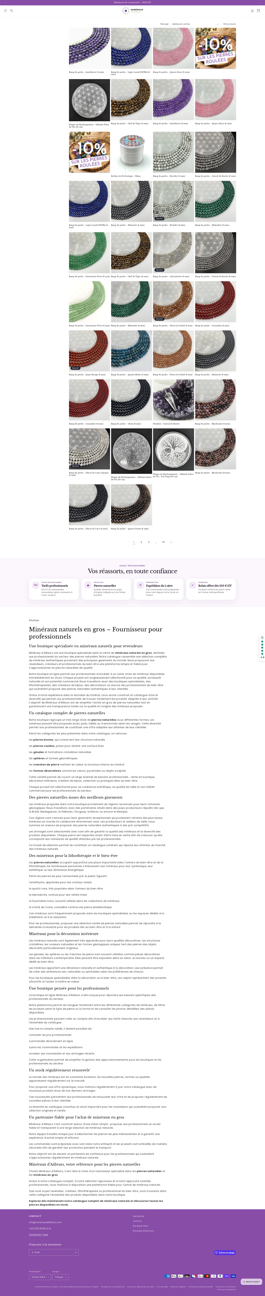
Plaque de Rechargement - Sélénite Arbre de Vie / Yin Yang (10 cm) (173, 475)
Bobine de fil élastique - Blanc (126, 176)
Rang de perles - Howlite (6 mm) (169, 225)
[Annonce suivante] (260, 2)
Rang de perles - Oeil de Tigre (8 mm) (130, 123)
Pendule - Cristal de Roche (166, 424)
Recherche (138, 1216)
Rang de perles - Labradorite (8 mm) (171, 276)
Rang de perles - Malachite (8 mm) (212, 225)
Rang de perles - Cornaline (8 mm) (212, 326)
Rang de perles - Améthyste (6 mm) (170, 123)
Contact (137, 1221)
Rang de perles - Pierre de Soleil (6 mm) (173, 375)
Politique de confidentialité (113, 1287)
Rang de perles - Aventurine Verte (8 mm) (89, 276)
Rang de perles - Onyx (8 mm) (126, 424)
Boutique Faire (140, 1226)
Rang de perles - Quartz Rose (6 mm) (213, 123)
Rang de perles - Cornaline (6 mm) (86, 424)
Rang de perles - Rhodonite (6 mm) (212, 473)
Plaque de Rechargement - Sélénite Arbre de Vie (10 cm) (131, 478)
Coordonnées (162, 1287)
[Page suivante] (171, 542)
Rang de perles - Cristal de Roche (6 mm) (215, 276)
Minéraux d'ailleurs (50, 1287)
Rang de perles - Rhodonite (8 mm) (212, 424)
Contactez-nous (38, 1234)
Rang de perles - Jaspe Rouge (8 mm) (87, 375)
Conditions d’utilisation (226, 1287)
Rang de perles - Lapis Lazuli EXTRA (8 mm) (130, 73)
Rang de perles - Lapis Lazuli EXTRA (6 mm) (88, 226)
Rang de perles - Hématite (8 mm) (128, 225)
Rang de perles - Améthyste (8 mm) (86, 72)
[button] (5, 11)
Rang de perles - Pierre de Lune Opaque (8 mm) (89, 474)
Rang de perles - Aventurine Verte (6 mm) (89, 326)
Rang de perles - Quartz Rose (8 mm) (171, 72)
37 (163, 542)
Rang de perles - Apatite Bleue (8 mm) (130, 375)
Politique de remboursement (201, 1287)
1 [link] (133, 542)
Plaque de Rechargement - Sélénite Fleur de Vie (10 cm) (89, 126)
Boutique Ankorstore (143, 1230)
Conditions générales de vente (140, 1287)
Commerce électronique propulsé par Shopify (78, 1287)
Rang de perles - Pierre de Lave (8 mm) (88, 529)
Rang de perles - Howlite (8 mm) (169, 176)
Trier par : (164, 24)
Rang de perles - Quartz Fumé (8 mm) (130, 529)
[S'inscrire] (75, 1252)
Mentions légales (178, 1287)
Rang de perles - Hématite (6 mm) (212, 375)
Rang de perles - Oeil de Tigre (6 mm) (130, 276)
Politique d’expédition (227, 1289)
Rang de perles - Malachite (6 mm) (128, 326)
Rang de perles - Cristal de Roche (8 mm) (215, 176)
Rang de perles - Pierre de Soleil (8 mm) (173, 326)
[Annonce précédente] (5, 2)
